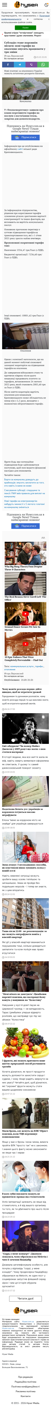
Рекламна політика (25, 1391)
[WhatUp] (43, 64)
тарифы (39, 666)
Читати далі (25, 1298)
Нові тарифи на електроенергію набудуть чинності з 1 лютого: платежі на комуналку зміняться (24, 504)
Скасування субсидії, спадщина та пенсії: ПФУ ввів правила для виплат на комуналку (24, 493)
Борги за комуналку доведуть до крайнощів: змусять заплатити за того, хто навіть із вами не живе (24, 482)
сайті (20, 149)
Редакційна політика (25, 1382)
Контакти (25, 1396)
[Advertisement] (25, 180)
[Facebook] (8, 64)
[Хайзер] (25, 4)
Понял (25, 27)
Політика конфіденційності (25, 1387)
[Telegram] (20, 64)
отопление (9, 669)
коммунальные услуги (21, 666)
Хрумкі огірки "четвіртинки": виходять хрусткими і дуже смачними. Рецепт (24, 34)
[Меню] (4, 5)
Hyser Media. (33, 1403)
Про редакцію (25, 1377)
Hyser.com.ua (28, 1322)
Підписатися (29, 137)
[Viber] (31, 64)
